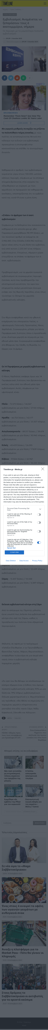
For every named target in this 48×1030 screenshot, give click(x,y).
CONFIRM (14, 552)
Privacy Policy (37, 561)
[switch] (39, 514)
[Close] (43, 469)
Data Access (24, 561)
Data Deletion (11, 561)
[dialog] (24, 515)
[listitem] (24, 509)
